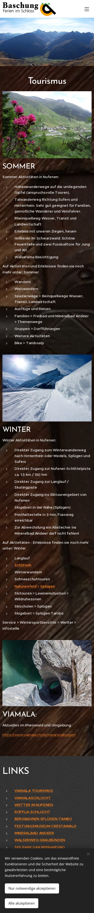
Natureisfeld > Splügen (34, 586)
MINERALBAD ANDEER (34, 833)
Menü (87, 9)
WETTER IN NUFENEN (33, 805)
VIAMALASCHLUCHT (32, 798)
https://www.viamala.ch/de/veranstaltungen (39, 734)
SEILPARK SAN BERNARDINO (39, 847)
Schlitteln (22, 565)
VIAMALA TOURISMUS (33, 790)
